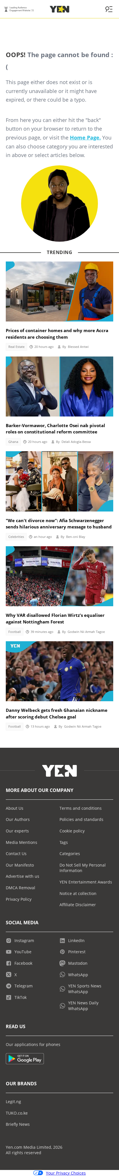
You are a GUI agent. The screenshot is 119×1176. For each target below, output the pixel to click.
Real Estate (16, 347)
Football (14, 632)
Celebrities (16, 537)
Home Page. (85, 137)
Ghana (13, 442)
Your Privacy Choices (66, 1173)
